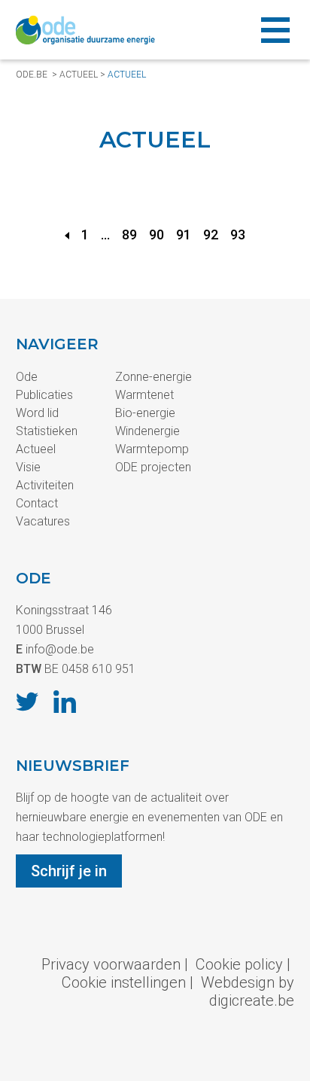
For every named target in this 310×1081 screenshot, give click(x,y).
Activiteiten (45, 485)
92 (210, 234)
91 (183, 234)
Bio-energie (145, 413)
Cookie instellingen (124, 982)
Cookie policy (239, 964)
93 (237, 234)
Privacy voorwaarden (111, 964)
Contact (37, 503)
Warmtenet (144, 395)
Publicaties (44, 395)
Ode (27, 377)
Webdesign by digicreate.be (247, 991)
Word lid (37, 413)
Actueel (78, 74)
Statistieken (47, 431)
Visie (28, 467)
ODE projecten (153, 467)
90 (156, 234)
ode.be (31, 74)
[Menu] (275, 29)
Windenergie (147, 431)
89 (129, 234)
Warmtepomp (152, 449)
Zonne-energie (153, 377)
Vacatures (43, 521)
